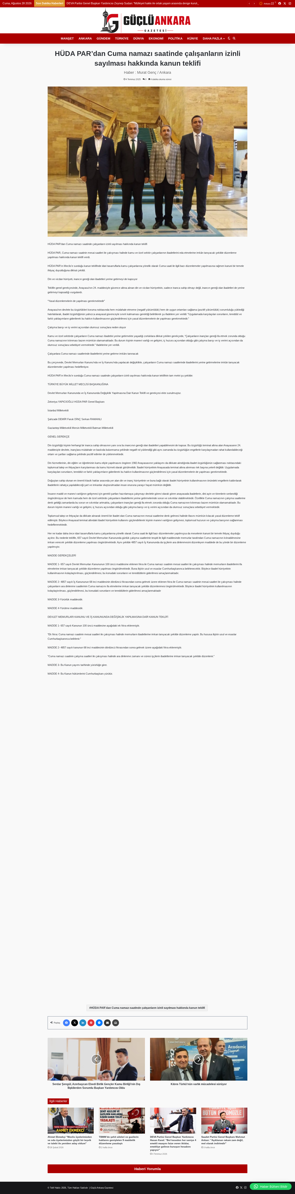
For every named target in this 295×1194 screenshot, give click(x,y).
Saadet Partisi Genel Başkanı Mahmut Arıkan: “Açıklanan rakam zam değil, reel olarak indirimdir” (223, 1140)
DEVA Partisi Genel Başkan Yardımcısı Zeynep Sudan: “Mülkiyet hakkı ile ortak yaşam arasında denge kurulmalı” (135, 3)
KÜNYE (192, 38)
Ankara (85, 38)
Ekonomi (156, 38)
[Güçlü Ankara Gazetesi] (147, 20)
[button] (271, 1186)
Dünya (138, 38)
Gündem (103, 38)
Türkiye (122, 38)
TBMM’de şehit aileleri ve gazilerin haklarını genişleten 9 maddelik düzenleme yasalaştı (119, 1140)
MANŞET (67, 38)
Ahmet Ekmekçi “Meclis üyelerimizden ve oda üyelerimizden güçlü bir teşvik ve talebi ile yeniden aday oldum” (70, 1140)
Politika (175, 38)
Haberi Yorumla (147, 1169)
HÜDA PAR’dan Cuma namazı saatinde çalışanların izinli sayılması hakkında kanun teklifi (148, 1007)
